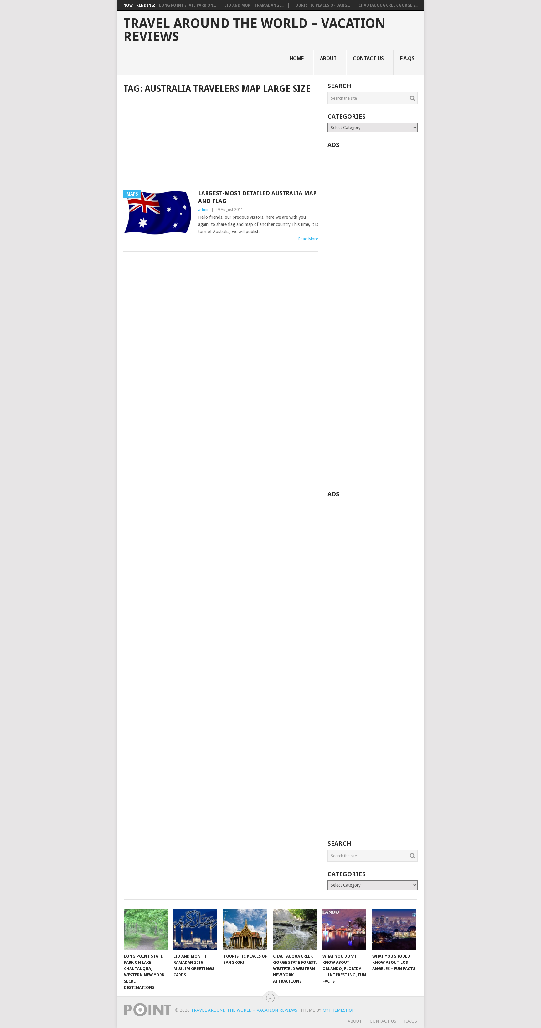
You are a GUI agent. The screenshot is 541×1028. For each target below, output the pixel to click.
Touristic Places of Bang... (321, 5)
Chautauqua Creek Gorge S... (388, 5)
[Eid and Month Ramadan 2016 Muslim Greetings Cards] (195, 929)
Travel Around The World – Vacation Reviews (254, 30)
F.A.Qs (407, 58)
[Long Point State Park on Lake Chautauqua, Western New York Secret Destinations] (146, 929)
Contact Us (368, 58)
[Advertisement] (220, 143)
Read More (308, 239)
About (328, 58)
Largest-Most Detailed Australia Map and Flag (257, 197)
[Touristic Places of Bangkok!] (245, 929)
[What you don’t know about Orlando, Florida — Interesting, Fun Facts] (344, 929)
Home (297, 58)
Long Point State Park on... (187, 5)
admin (203, 209)
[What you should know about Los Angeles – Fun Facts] (394, 929)
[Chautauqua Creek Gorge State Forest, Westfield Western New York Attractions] (295, 929)
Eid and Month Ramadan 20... (254, 5)
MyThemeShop (338, 1010)
